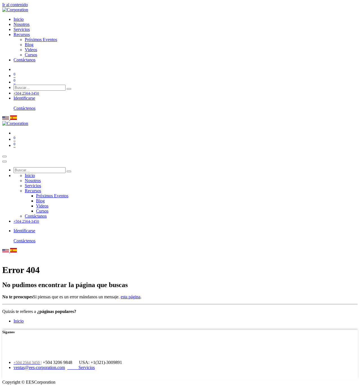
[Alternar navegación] (4, 156)
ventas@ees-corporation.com (39, 367)
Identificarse (24, 98)
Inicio (19, 321)
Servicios (86, 367)
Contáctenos (24, 108)
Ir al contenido (15, 4)
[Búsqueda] (69, 89)
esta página (130, 296)
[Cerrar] (4, 161)
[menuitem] (19, 19)
